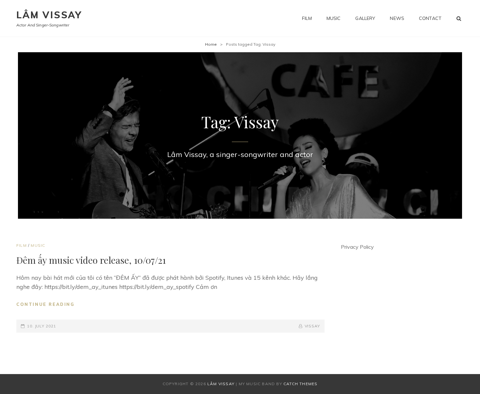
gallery (365, 18)
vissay (312, 325)
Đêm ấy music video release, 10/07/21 (91, 260)
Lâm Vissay (49, 15)
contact (430, 18)
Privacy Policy (357, 247)
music (334, 18)
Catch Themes (300, 383)
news (397, 18)
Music (38, 245)
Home (211, 44)
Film (21, 245)
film (307, 18)
